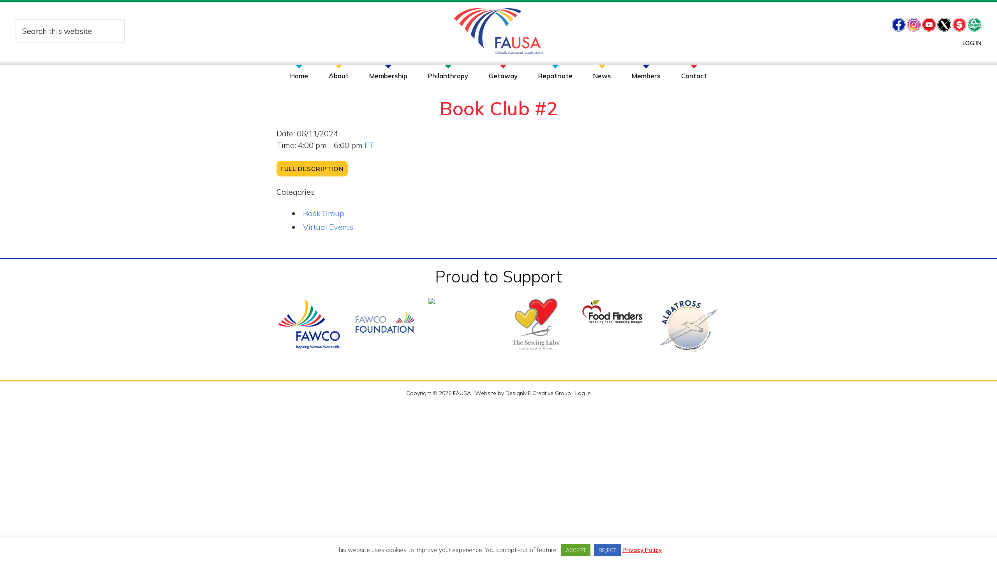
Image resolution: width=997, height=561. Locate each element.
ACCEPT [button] (576, 550)
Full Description (312, 169)
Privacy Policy (642, 550)
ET (369, 145)
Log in (971, 43)
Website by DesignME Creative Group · (525, 393)
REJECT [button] (607, 550)
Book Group (323, 213)
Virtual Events (328, 227)
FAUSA (498, 31)
